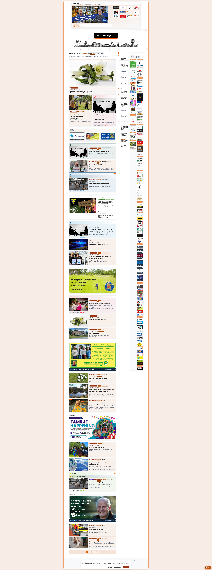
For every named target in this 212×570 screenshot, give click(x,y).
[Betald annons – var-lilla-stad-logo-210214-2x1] (116, 12)
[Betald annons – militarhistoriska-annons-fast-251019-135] (140, 357)
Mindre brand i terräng (123, 146)
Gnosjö (102, 53)
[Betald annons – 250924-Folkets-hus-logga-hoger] (140, 149)
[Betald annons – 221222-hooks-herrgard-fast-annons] (140, 75)
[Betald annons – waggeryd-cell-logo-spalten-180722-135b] (140, 229)
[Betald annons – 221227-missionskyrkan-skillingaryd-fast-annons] (140, 179)
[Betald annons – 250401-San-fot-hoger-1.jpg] (140, 91)
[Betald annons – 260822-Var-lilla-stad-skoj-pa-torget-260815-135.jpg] (133, 102)
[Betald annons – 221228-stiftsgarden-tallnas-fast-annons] (130, 8)
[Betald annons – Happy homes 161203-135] (140, 130)
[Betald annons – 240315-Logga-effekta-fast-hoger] (140, 105)
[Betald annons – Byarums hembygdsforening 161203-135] (140, 337)
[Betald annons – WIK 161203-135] (140, 289)
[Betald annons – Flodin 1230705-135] (140, 163)
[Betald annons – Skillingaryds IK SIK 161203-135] (140, 311)
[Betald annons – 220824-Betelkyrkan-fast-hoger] (140, 196)
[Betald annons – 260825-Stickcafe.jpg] (133, 71)
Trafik (68, 29)
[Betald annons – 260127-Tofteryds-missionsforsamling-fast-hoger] (140, 192)
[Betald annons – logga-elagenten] (123, 16)
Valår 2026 (76, 29)
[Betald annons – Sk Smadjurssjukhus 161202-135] (140, 119)
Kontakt (90, 29)
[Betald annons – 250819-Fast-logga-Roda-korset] (140, 133)
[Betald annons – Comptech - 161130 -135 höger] (140, 232)
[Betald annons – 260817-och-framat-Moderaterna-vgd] (92, 14)
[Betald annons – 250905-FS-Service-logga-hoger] (140, 88)
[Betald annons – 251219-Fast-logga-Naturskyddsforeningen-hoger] (140, 361)
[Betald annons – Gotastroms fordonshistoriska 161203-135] (140, 344)
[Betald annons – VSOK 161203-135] (140, 292)
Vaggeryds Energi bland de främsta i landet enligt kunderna (124, 105)
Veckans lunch (81, 29)
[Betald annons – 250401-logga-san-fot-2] (140, 97)
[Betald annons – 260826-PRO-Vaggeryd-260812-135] (133, 94)
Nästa (97, 551)
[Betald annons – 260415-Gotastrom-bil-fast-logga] (116, 7)
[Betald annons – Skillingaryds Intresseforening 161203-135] (140, 354)
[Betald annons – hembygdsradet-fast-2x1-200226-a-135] (140, 347)
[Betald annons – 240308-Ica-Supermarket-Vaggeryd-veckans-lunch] (140, 71)
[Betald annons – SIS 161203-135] (140, 305)
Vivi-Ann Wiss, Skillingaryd (123, 118)
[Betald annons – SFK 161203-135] (140, 315)
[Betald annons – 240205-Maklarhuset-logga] (140, 165)
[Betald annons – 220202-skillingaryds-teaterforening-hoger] (140, 327)
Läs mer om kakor (85, 567)
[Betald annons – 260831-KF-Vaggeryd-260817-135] (133, 137)
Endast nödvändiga (117, 567)
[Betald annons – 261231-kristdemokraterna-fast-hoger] (140, 262)
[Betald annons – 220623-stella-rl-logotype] (140, 158)
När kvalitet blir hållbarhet (124, 79)
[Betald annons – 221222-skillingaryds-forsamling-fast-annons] (130, 11)
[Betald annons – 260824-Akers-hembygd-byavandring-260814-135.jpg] (133, 64)
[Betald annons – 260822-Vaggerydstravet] (133, 119)
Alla (89, 53)
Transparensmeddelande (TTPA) (77, 26)
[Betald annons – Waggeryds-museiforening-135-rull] (140, 351)
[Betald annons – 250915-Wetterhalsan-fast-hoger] (116, 16)
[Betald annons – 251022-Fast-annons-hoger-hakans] (140, 114)
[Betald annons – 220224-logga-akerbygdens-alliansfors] (140, 172)
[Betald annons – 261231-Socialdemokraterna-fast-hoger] (140, 255)
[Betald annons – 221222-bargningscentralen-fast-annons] (140, 210)
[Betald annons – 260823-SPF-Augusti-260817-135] (133, 78)
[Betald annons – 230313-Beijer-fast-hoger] (140, 140)
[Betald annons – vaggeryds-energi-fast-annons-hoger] (140, 368)
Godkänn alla (126, 567)
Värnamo (97, 53)
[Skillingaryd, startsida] (106, 36)
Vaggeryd (93, 53)
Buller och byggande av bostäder (124, 73)
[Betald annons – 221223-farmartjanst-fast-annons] (140, 86)
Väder (66, 29)
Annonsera (86, 29)
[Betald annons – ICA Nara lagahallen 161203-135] (140, 67)
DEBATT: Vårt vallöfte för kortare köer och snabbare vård (124, 66)
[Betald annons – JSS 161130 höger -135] (140, 222)
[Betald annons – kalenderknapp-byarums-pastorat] (130, 16)
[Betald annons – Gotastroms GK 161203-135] (108, 136)
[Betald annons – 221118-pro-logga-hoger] (140, 341)
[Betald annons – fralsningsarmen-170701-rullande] (140, 175)
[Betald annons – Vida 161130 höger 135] (140, 225)
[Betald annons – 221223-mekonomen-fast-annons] (140, 207)
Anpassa (110, 567)
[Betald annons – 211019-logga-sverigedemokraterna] (77, 136)
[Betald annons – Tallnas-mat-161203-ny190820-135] (140, 62)
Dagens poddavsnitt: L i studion (124, 86)
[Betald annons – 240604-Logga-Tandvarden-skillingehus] (140, 80)
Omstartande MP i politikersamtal (124, 140)
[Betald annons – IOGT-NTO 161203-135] (140, 322)
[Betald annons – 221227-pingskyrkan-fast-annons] (140, 198)
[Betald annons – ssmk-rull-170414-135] (140, 295)
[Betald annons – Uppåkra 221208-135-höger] (140, 239)
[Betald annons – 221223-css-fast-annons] (140, 117)
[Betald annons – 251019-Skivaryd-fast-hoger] (140, 363)
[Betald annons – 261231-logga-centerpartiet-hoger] (140, 270)
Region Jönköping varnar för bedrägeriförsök (124, 134)
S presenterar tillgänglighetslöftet (124, 112)
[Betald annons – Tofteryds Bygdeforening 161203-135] (140, 331)
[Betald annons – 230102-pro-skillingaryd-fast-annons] (140, 334)
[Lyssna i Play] (115, 173)
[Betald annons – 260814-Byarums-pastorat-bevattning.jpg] (133, 146)
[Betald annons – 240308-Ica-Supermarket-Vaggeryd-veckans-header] (136, 8)
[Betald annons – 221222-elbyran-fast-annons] (123, 11)
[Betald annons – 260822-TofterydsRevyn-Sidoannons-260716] (133, 86)
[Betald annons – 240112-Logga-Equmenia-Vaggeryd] (140, 190)
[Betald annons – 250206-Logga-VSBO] (140, 161)
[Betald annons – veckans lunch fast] (140, 65)
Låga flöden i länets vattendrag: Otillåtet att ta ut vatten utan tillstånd (124, 128)
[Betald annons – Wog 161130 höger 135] (140, 241)
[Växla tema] (147, 49)
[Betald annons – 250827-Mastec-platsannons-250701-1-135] (133, 128)
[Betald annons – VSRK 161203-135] (140, 302)
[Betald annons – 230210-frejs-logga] (140, 154)
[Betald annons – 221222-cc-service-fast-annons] (140, 204)
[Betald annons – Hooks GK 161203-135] (92, 136)
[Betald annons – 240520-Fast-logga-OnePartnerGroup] (123, 7)
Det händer (72, 29)
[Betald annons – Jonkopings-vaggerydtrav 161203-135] (140, 286)
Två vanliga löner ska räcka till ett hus (124, 92)
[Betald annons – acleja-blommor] (140, 127)
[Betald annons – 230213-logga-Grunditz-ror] (140, 111)
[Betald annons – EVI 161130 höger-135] (140, 235)
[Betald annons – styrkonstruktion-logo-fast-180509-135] (140, 215)
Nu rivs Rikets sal (124, 122)
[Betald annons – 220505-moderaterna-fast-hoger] (140, 277)
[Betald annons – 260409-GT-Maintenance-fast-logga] (136, 12)
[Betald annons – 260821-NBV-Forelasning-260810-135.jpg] (133, 110)
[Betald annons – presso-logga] (140, 219)
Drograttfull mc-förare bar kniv (124, 98)
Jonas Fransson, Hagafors (124, 59)
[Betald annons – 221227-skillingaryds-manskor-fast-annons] (140, 320)
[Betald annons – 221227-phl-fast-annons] (136, 16)
